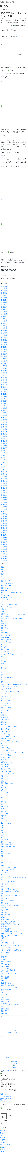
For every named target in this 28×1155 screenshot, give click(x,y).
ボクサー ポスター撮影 (7, 773)
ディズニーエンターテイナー (8, 682)
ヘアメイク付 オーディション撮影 (11, 691)
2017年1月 (3, 469)
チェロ (3, 799)
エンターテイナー (5, 649)
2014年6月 (4, 523)
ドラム (3, 808)
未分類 (3, 938)
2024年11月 (4, 314)
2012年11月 (4, 556)
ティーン (3, 667)
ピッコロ (3, 818)
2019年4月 (4, 422)
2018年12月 (4, 429)
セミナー (3, 743)
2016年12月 (4, 471)
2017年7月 (4, 459)
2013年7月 (4, 543)
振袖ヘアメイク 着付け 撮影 (9, 935)
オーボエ (3, 785)
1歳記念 (3, 959)
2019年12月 (4, 408)
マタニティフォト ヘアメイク (9, 973)
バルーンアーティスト (7, 637)
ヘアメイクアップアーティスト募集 (10, 949)
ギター (3, 789)
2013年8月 (4, 541)
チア (2, 665)
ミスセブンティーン (6, 696)
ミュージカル (4, 705)
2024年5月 (4, 325)
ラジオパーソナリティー (7, 757)
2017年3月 (4, 466)
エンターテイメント (6, 651)
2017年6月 (4, 461)
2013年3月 (4, 549)
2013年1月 (4, 553)
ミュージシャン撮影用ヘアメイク (10, 905)
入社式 (3, 613)
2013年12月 (4, 534)
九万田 (3, 568)
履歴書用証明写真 (5, 1010)
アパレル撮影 (4, 632)
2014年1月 (4, 532)
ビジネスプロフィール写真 (8, 736)
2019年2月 (4, 426)
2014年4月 (4, 527)
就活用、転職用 (5, 999)
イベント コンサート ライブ (9, 867)
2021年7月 (4, 375)
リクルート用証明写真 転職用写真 (11, 1005)
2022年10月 (4, 358)
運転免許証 (4, 1013)
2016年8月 (4, 478)
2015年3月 (4, 508)
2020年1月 (4, 407)
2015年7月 (4, 501)
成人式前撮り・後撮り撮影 (8, 923)
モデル (3, 709)
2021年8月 (4, 374)
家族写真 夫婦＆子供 (7, 984)
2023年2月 (4, 351)
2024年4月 (4, 327)
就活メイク (4, 893)
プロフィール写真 (5, 731)
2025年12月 (4, 292)
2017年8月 (4, 457)
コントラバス (4, 792)
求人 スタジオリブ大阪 (7, 942)
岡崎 (2, 569)
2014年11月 (4, 515)
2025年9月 (4, 297)
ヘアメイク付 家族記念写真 (8, 970)
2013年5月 (4, 546)
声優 (2, 780)
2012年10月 (4, 558)
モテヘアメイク (5, 883)
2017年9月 (4, 455)
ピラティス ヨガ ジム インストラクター (12, 752)
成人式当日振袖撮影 (6, 928)
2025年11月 (4, 294)
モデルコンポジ (5, 710)
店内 (2, 620)
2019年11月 (4, 410)
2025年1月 (4, 311)
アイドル (3, 646)
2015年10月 (4, 496)
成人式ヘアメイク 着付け (8, 921)
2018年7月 (4, 438)
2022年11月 (4, 356)
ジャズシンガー (5, 660)
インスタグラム (5, 599)
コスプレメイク (5, 872)
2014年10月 (4, 516)
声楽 (2, 837)
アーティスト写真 (5, 634)
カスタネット (4, 787)
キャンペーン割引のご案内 (8, 583)
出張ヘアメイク (5, 888)
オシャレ (3, 602)
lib (17, 259)
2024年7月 (4, 321)
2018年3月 (4, 445)
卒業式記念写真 (5, 978)
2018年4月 (4, 443)
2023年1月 (4, 353)
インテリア (4, 601)
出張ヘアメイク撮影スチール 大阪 (10, 891)
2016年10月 (4, 475)
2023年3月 (4, 349)
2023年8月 (4, 341)
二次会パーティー (6, 884)
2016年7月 (4, 480)
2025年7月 (4, 301)
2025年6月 (4, 302)
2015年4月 (4, 506)
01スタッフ (4, 566)
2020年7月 (4, 396)
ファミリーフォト (5, 968)
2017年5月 (4, 462)
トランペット (4, 804)
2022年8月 (4, 361)
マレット (3, 830)
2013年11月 (4, 536)
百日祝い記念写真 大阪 (8, 985)
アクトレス (4, 674)
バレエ (3, 689)
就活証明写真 (4, 1003)
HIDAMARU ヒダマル (7, 597)
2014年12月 (4, 513)
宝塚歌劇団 (4, 716)
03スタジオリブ (5, 595)
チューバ (3, 801)
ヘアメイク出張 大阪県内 (8, 881)
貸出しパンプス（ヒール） (8, 594)
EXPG (2, 644)
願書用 (3, 1011)
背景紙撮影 (4, 623)
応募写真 (3, 721)
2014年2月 (4, 530)
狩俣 (2, 575)
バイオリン (4, 810)
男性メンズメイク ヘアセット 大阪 (11, 895)
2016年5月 (4, 483)
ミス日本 (3, 698)
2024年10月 (4, 316)
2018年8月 (4, 436)
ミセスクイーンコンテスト (8, 702)
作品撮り (3, 611)
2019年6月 (4, 419)
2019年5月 (4, 421)
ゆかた (3, 865)
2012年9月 (4, 560)
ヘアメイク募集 (5, 952)
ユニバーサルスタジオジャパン (9, 686)
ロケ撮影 (3, 609)
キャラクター (5, 676)
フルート (3, 822)
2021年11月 (4, 368)
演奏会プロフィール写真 (7, 783)
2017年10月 (4, 454)
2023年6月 (4, 344)
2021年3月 (4, 382)
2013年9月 (4, 539)
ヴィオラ (3, 834)
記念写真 (3, 958)
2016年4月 (4, 485)
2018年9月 (4, 435)
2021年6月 (4, 377)
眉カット (3, 897)
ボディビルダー (5, 775)
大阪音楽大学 (4, 839)
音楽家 (3, 851)
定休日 (3, 587)
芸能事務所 (4, 723)
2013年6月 (4, 544)
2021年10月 (4, 370)
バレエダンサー (5, 747)
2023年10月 (4, 337)
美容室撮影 (4, 956)
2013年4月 (4, 548)
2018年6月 (4, 440)
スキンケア (4, 874)
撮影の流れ (4, 590)
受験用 (3, 998)
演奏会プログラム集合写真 (8, 846)
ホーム (3, 1070)
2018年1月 (4, 449)
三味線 (3, 836)
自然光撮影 (4, 625)
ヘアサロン (4, 857)
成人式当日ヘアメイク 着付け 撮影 (11, 924)
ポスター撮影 (4, 776)
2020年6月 (4, 398)
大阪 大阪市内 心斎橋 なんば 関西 (11, 618)
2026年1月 (4, 290)
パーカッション (5, 813)
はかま (3, 864)
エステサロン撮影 (5, 735)
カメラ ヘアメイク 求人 (8, 944)
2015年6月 (4, 502)
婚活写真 (3, 630)
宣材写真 (3, 782)
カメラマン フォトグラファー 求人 (11, 945)
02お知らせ (4, 578)
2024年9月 (4, 318)
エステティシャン (6, 740)
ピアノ (3, 817)
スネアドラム (4, 796)
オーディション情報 (6, 653)
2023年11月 (4, 335)
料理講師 (3, 759)
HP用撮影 (3, 733)
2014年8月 (4, 520)
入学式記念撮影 (5, 977)
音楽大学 (3, 850)
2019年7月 (4, 417)
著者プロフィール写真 (7, 763)
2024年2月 (4, 330)
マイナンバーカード (6, 996)
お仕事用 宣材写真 (6, 738)
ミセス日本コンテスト (7, 703)
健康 (2, 886)
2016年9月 (4, 476)
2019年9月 (4, 414)
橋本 (2, 571)
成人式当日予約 (5, 926)
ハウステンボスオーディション (9, 726)
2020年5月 (4, 400)
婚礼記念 (3, 980)
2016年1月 (4, 490)
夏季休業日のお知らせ (7, 585)
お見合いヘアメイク (6, 862)
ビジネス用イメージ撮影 (8, 750)
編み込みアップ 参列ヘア (8, 900)
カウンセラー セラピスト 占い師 (10, 742)
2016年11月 (4, 473)
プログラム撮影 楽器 (7, 823)
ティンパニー (4, 803)
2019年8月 (4, 415)
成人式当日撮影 (5, 930)
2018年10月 (4, 433)
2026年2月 (4, 288)
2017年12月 (4, 450)
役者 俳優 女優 (5, 719)
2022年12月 (4, 355)
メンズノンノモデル (6, 707)
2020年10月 (4, 391)
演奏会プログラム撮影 (7, 844)
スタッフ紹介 (4, 606)
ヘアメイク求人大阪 (6, 954)
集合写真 (3, 855)
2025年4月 (4, 306)
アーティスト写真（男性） (8, 636)
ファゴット (4, 820)
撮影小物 (3, 622)
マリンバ (3, 829)
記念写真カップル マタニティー (9, 987)
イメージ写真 (4, 641)
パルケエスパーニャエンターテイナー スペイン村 (14, 684)
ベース (3, 825)
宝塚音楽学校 (4, 717)
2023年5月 (4, 346)
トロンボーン (4, 806)
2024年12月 (4, 313)
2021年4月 (4, 381)
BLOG (7, 1070)
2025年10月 (4, 295)
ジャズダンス (4, 662)
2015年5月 (4, 504)
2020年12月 (4, 388)
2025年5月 (4, 304)
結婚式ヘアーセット (6, 898)
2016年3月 (4, 487)
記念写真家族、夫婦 (6, 989)
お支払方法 (4, 582)
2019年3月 (4, 424)
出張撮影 (3, 907)
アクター (3, 672)
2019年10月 (4, 412)
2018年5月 (4, 442)
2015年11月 (4, 494)
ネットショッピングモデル (8, 688)
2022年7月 (4, 363)
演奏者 (3, 848)
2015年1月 (4, 511)
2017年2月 (4, 468)
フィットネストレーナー (7, 768)
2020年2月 (4, 405)
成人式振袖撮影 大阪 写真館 (9, 931)
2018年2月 (4, 447)
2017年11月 (4, 452)
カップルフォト (5, 966)
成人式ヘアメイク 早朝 (7, 919)
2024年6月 (4, 323)
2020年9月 (4, 393)
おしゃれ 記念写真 (6, 961)
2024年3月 (4, 328)
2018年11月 (4, 431)
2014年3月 (4, 529)
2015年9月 (4, 497)
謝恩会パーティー (6, 904)
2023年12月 (4, 334)
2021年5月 (4, 379)
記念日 (3, 991)
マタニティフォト (5, 971)
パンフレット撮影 (5, 749)
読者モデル (10, 260)
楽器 (3, 841)
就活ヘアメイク (5, 1008)
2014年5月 (4, 525)
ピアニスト (4, 815)
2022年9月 (4, 360)
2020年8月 (4, 395)
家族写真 (3, 982)
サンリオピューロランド (7, 677)
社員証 (3, 761)
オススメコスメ (5, 870)
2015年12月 (4, 492)
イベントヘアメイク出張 (8, 869)
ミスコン (3, 695)
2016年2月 (4, 489)
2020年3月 (4, 403)
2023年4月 (4, 348)
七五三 (3, 975)
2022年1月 (4, 365)
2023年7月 (4, 342)
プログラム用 (4, 770)
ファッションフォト (6, 728)
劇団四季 (3, 714)
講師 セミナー (5, 764)
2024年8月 (4, 320)
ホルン (3, 827)
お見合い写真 (4, 629)
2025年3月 (4, 308)
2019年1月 (4, 428)
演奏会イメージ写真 (6, 843)
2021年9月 (4, 372)
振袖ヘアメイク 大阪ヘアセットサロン (11, 933)
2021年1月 (4, 386)
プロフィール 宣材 (6, 771)
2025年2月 (4, 309)
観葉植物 (3, 627)
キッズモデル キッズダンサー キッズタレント (13, 655)
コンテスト (4, 656)
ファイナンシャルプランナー (8, 754)
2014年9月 (4, 518)
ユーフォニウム (5, 832)
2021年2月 (4, 384)
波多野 (3, 573)
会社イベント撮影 (5, 914)
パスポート (4, 994)
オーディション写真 (6, 642)
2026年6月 (4, 287)
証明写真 (3, 992)
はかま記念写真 (5, 964)
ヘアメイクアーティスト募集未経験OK (11, 951)
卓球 (2, 778)
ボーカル (3, 693)
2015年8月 (4, 499)
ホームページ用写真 (6, 756)
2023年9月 (4, 339)
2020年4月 (4, 402)
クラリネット (4, 790)
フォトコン (4, 858)
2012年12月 (4, 555)
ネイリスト (4, 745)
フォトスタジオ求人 (6, 947)
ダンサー (3, 663)
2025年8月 (4, 299)
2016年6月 (4, 482)
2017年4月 (4, 464)
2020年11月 (4, 389)
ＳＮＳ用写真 (4, 766)
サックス (3, 794)
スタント (3, 679)
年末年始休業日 (5, 589)
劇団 (2, 712)
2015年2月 (4, 509)
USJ (2, 670)
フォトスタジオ (7, 262)
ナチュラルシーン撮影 (7, 608)
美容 (2, 902)
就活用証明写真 (5, 1001)
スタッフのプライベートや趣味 (9, 604)
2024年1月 (4, 332)
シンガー (3, 658)
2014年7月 (4, 522)
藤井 (2, 576)
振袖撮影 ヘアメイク (7, 937)
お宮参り (3, 963)
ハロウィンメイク (5, 876)
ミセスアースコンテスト (7, 700)
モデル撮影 (4, 912)
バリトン (3, 811)
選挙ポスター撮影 (5, 853)
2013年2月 (4, 551)
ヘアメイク (15, 262)
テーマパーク (4, 669)
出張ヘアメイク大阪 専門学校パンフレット (12, 890)
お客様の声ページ (5, 580)
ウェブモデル (4, 648)
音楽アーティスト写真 (7, 639)
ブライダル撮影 (5, 729)
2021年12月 (4, 367)
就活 (2, 1006)
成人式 (3, 917)
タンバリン (4, 797)
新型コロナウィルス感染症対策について (11, 592)
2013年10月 (4, 537)
